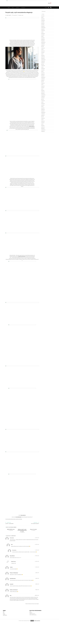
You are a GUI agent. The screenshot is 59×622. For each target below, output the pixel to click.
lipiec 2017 (42, 81)
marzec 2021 (42, 24)
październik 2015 (43, 112)
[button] (50, 7)
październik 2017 (43, 77)
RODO (30, 611)
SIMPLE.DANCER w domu (11, 529)
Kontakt (17, 7)
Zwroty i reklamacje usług (33, 614)
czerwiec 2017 (43, 83)
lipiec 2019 (42, 46)
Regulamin (31, 612)
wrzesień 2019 (43, 43)
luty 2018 (42, 71)
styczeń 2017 (42, 90)
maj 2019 (42, 49)
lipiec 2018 (42, 64)
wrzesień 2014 (43, 131)
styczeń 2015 (42, 125)
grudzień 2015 (43, 109)
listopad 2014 (42, 128)
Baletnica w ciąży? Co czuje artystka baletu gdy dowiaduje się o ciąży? (22, 530)
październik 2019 (43, 42)
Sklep (9, 7)
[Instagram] (46, 7)
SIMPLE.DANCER (9, 15)
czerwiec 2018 (43, 65)
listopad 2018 (42, 58)
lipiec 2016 (42, 99)
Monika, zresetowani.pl (14, 589)
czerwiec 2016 (43, 100)
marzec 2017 (42, 87)
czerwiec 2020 (43, 30)
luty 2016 (42, 106)
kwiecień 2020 (43, 33)
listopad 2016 (42, 93)
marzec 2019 (42, 52)
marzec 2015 (42, 122)
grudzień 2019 (43, 39)
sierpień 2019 (42, 45)
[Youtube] (48, 7)
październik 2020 (43, 27)
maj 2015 (42, 119)
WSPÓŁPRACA (23, 7)
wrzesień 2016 (43, 96)
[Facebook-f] (45, 7)
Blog (13, 7)
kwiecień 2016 (43, 103)
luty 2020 (42, 36)
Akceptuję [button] (32, 620)
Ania (12, 544)
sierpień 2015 (42, 115)
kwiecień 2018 (43, 68)
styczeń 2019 (42, 55)
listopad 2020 (42, 26)
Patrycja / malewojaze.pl (14, 572)
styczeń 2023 (42, 23)
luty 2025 (42, 17)
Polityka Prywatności (32, 613)
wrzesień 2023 (43, 20)
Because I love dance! (33, 529)
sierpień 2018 (42, 62)
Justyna (11, 567)
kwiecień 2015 (43, 121)
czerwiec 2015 (43, 118)
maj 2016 (42, 102)
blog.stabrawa (12, 555)
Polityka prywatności (37, 620)
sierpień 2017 (42, 80)
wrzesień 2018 (43, 61)
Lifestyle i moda (21, 15)
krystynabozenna (13, 578)
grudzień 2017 (43, 74)
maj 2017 (42, 84)
